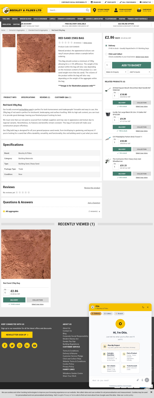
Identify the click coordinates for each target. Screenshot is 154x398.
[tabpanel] (25, 268)
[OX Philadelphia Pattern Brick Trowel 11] (108, 139)
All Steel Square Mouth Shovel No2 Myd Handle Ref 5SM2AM (131, 89)
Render (80, 19)
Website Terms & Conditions (74, 361)
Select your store (142, 57)
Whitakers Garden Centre (73, 373)
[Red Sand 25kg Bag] (26, 254)
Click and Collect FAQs (72, 359)
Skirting (16, 24)
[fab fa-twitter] (12, 345)
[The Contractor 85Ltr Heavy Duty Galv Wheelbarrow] (108, 161)
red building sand (26, 109)
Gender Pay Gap (69, 341)
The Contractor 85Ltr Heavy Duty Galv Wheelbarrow (127, 160)
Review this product (92, 188)
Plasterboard (110, 19)
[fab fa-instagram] (19, 345)
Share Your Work (69, 376)
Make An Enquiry (112, 72)
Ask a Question (94, 203)
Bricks (14, 19)
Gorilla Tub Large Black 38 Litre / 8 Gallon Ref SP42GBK (129, 113)
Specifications (28, 97)
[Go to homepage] (22, 10)
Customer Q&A (63, 97)
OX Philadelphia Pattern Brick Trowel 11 (127, 137)
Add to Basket (131, 65)
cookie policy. (129, 395)
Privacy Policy (68, 367)
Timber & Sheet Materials (137, 19)
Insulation (7, 24)
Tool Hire (6, 19)
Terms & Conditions (71, 351)
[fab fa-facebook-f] (4, 345)
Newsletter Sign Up (16, 335)
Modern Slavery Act (70, 339)
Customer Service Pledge (73, 356)
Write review (87, 43)
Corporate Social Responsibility (75, 336)
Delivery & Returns (70, 353)
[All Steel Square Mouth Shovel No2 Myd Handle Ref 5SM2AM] (108, 90)
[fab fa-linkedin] (27, 345)
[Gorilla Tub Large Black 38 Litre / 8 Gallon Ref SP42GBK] (108, 114)
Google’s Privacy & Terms (66, 395)
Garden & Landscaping (94, 19)
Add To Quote (135, 72)
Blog (64, 333)
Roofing (122, 19)
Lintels (52, 19)
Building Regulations (71, 344)
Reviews (45, 97)
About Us (66, 328)
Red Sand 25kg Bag (11, 283)
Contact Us (67, 331)
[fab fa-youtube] (34, 345)
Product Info (10, 97)
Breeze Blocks (25, 19)
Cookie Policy (68, 364)
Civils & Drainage (40, 19)
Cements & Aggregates (66, 19)
